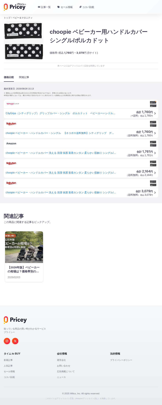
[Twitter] (15, 341)
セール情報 (9, 371)
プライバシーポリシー (121, 360)
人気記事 (8, 365)
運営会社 (61, 360)
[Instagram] (7, 341)
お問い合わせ (63, 365)
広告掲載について (66, 371)
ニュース (61, 377)
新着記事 (8, 360)
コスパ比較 (9, 377)
